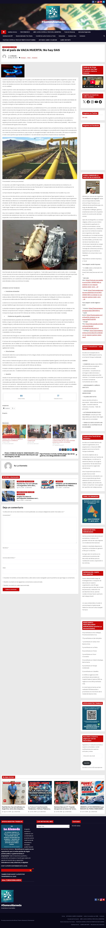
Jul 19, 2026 (59, 811)
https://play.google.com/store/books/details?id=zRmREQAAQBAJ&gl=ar (92, 326)
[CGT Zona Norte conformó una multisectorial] (39, 431)
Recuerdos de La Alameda (97, 924)
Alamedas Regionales (84, 32)
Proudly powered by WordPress (9, 920)
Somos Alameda (45, 783)
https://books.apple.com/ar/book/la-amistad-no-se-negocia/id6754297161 (92, 317)
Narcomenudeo (21, 494)
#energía (23, 57)
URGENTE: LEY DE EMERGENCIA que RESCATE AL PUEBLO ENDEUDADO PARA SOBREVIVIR (66, 485)
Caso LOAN (58, 783)
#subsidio (34, 57)
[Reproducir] (84, 86)
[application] (92, 82)
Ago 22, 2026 (20, 487)
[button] (104, 36)
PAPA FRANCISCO (25, 32)
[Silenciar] (98, 86)
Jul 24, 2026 (33, 811)
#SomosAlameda (53, 22)
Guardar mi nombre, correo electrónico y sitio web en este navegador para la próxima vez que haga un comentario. (39, 578)
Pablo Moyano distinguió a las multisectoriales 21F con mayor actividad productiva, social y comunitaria (64, 440)
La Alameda (13, 47)
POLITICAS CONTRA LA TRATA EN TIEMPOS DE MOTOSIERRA (19, 40)
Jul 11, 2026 (59, 487)
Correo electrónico (9, 558)
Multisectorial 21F (8, 36)
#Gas (28, 57)
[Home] (3, 32)
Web (4, 568)
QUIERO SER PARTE (65, 40)
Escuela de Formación (73, 919)
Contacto (82, 36)
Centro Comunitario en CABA (91, 916)
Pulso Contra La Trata (35, 783)
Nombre (6, 548)
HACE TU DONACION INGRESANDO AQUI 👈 (16, 870)
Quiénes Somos (12, 32)
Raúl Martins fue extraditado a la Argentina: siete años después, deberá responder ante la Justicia (13, 809)
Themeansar (31, 920)
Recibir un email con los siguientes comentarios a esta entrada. (23, 582)
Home (63, 916)
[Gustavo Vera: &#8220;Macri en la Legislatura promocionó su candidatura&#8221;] (14, 431)
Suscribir (86, 763)
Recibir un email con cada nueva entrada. (16, 585)
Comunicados (6, 47)
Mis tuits (84, 117)
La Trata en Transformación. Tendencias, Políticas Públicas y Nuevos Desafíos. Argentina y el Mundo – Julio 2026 (39, 810)
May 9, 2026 (20, 500)
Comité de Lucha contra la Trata (45, 36)
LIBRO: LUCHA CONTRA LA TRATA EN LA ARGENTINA (47, 32)
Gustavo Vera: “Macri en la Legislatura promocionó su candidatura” (12, 439)
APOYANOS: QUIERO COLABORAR (48, 40)
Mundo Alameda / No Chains (24, 36)
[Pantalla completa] (101, 86)
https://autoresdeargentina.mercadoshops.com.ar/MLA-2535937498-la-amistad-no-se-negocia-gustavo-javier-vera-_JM (92, 294)
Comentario (7, 515)
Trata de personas (69, 32)
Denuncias (62, 36)
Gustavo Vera (72, 36)
